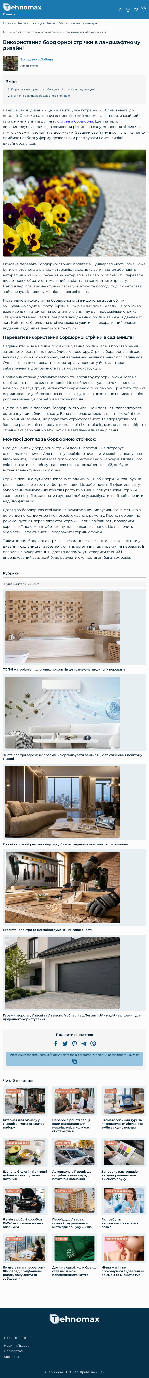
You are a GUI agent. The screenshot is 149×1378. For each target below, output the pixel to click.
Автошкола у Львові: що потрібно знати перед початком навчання (71, 1175)
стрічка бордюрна (76, 121)
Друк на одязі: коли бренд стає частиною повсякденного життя (74, 1271)
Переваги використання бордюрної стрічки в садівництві (53, 89)
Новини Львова (15, 23)
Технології (13, 1091)
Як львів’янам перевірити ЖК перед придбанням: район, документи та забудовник (24, 1273)
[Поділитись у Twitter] (65, 1043)
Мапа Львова (69, 23)
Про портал (13, 1351)
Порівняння (128, 9)
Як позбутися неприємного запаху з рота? (119, 1223)
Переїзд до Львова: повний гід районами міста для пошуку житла (72, 1223)
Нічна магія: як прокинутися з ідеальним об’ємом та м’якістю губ (122, 1271)
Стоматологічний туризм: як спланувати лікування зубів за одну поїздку (122, 1123)
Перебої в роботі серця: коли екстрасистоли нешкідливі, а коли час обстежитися (71, 1125)
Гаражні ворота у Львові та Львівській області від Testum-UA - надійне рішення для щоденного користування (72, 1017)
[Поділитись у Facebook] (56, 1043)
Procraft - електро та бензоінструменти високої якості (47, 930)
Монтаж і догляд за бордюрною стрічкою (40, 95)
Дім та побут (15, 1238)
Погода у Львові (43, 23)
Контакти (11, 1357)
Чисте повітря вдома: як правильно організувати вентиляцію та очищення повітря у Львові (72, 757)
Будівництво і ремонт (21, 584)
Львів (7, 14)
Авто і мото (63, 1142)
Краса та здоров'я (67, 1091)
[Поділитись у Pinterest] (74, 1043)
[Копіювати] (74, 1061)
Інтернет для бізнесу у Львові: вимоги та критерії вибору (25, 1123)
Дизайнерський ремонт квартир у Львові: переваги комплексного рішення (65, 844)
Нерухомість (64, 1190)
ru (144, 12)
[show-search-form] (120, 9)
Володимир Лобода (36, 59)
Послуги (111, 1091)
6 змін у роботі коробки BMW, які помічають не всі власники (24, 1223)
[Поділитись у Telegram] (84, 1043)
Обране (135, 9)
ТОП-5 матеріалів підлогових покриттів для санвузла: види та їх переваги (64, 669)
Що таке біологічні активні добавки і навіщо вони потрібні (25, 1175)
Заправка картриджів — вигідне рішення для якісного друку (121, 1175)
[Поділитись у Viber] (93, 1043)
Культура (89, 23)
